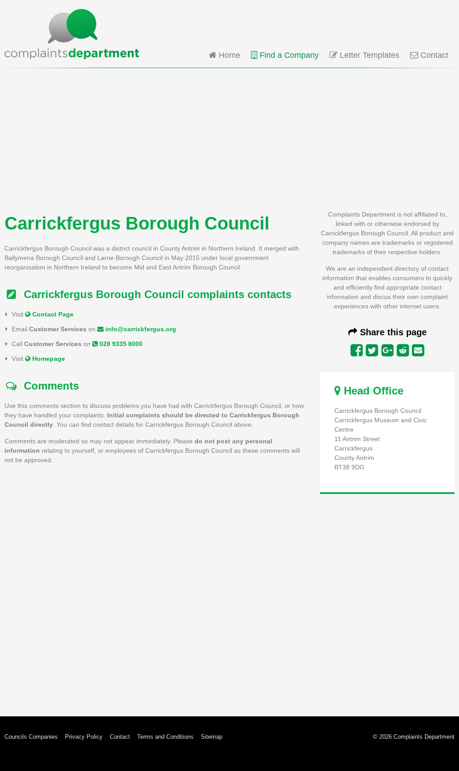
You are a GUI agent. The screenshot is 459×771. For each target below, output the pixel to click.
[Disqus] (155, 584)
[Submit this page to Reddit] (403, 350)
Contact (433, 55)
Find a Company (288, 55)
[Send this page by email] (418, 350)
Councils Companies (31, 736)
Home (228, 55)
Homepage (47, 358)
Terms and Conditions (165, 736)
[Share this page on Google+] (387, 350)
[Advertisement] (229, 138)
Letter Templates (368, 55)
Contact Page (52, 314)
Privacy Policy (84, 736)
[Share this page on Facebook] (357, 350)
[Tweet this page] (372, 350)
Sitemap (211, 736)
